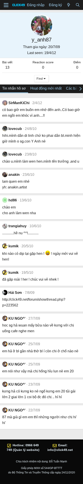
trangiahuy (17, 226)
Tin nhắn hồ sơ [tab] (14, 88)
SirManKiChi (18, 103)
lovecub (15, 129)
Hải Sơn (15, 293)
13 (7, 67)
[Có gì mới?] (68, 5)
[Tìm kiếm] (77, 5)
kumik (13, 246)
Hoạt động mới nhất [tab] (46, 88)
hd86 (12, 200)
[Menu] (6, 5)
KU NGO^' (16, 318)
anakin (14, 174)
